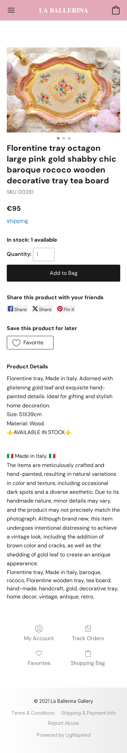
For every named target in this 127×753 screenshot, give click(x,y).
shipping (17, 220)
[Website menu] (11, 10)
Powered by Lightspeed (64, 735)
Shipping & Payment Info (88, 713)
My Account (39, 638)
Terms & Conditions (33, 713)
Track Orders (88, 638)
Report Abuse (63, 723)
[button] (64, 10)
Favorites (39, 663)
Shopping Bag (88, 663)
